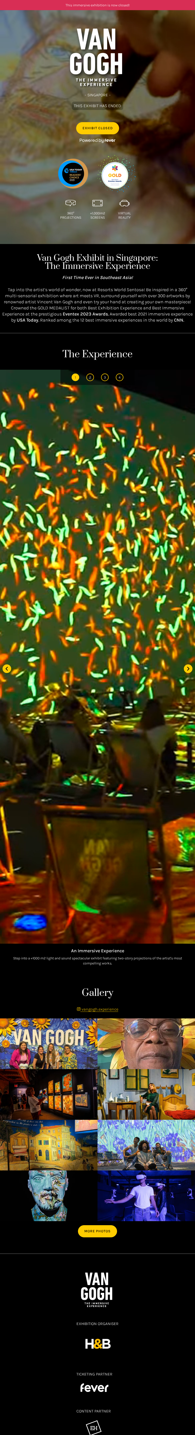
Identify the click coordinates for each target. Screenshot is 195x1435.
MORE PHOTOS (97, 1231)
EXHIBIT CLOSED (98, 128)
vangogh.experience (99, 1009)
